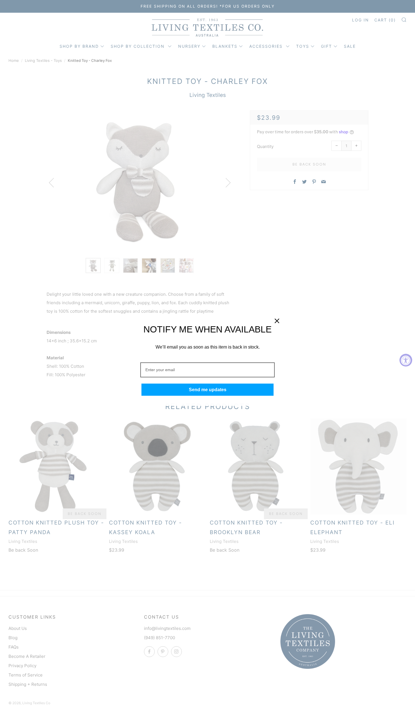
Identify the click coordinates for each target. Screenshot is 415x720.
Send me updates (207, 389)
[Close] (277, 321)
